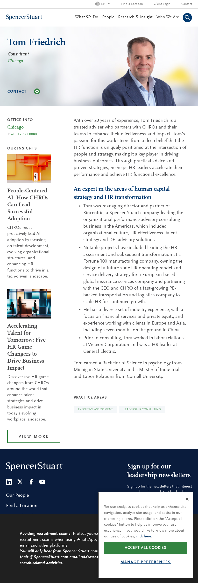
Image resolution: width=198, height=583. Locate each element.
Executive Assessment (95, 409)
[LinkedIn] (9, 482)
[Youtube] (42, 482)
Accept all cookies (145, 548)
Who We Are (167, 17)
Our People (17, 495)
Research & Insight (135, 17)
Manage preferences (145, 562)
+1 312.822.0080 (24, 134)
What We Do (86, 17)
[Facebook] (31, 482)
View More (34, 437)
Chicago (15, 61)
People (108, 17)
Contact (186, 4)
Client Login (162, 4)
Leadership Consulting (142, 409)
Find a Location (132, 4)
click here (143, 536)
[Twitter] (20, 482)
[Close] (187, 499)
